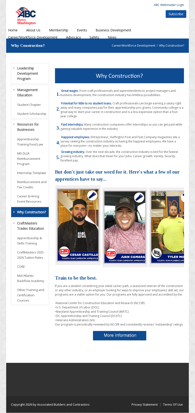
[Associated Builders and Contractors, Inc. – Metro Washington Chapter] (26, 16)
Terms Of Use (173, 404)
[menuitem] (33, 30)
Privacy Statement (145, 404)
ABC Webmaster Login (169, 5)
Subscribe (176, 14)
